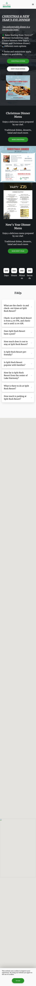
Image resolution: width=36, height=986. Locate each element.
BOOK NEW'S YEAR (18, 251)
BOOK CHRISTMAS (18, 139)
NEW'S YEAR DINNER (18, 69)
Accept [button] (18, 981)
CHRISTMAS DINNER (18, 61)
